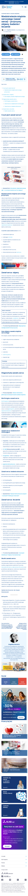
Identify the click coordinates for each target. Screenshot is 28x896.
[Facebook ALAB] (2, 880)
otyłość (10, 237)
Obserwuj (14, 678)
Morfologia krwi (5, 401)
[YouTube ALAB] (10, 880)
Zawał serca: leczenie (8, 109)
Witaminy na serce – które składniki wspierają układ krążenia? (12, 736)
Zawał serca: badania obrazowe (12, 106)
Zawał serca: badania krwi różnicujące (14, 103)
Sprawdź (7, 846)
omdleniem (15, 318)
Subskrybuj (22, 678)
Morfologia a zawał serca (10, 101)
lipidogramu (11, 409)
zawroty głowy (7, 354)
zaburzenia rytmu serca (18, 567)
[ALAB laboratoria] (7, 873)
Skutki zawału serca (9, 111)
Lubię (6, 678)
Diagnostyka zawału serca (9, 99)
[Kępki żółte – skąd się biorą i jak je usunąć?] (14, 765)
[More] (22, 54)
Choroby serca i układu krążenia (10, 13)
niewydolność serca (6, 567)
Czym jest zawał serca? (9, 88)
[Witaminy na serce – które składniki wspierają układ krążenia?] (14, 731)
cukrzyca (18, 252)
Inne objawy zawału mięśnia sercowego (14, 96)
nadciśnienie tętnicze (6, 225)
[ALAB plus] (6, 876)
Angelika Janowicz (11, 30)
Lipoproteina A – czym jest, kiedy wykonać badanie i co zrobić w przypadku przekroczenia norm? (12, 752)
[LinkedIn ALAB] (18, 880)
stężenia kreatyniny (6, 411)
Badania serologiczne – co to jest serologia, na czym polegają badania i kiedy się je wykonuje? (7, 626)
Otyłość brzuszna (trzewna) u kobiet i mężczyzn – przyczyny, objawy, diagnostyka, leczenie (21, 627)
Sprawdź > (5, 787)
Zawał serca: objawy (8, 94)
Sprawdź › (17, 3)
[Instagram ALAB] (26, 880)
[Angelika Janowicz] (3, 30)
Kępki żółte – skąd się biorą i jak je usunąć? (12, 770)
